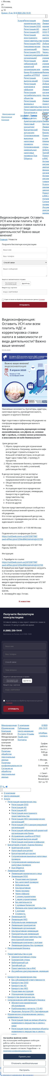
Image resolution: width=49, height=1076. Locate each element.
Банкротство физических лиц (21, 997)
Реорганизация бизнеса (19, 948)
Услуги (7, 798)
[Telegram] (6, 786)
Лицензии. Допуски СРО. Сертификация (29, 1011)
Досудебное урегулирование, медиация (30, 971)
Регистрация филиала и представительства (33, 104)
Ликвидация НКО (19, 919)
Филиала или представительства (30, 908)
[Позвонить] (4, 786)
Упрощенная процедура (22, 994)
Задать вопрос (34, 116)
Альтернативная (23, 888)
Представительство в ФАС (23, 968)
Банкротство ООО (19, 982)
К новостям (24, 601)
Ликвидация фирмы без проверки (27, 945)
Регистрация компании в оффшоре (30, 86)
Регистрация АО (31, 29)
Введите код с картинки (9, 287)
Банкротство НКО (19, 988)
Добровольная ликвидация (24, 922)
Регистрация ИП (31, 32)
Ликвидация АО (18, 916)
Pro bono (22, 734)
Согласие (42, 299)
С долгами (20, 911)
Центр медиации (25, 731)
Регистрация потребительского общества (32, 95)
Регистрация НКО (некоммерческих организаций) (32, 46)
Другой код (25, 283)
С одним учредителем (25, 896)
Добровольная (22, 885)
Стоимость (20, 913)
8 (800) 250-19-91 (23, 13)
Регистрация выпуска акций (24, 839)
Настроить (25, 1070)
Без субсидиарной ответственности (28, 979)
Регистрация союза (33, 109)
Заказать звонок (24, 116)
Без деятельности (23, 902)
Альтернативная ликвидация (24, 931)
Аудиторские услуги (33, 121)
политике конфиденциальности (17, 1051)
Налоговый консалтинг (22, 850)
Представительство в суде (20, 954)
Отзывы (30, 734)
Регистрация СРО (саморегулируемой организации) (33, 55)
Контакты (22, 739)
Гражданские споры (20, 959)
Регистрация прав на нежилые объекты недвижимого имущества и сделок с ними (30, 1031)
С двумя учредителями (25, 899)
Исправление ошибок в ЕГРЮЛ (25, 836)
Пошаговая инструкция (26, 879)
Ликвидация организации (23, 928)
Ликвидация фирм (16, 870)
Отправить (24, 305)
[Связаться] (1, 786)
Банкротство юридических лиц (22, 977)
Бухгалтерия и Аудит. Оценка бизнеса (25, 844)
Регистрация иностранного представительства (33, 38)
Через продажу (22, 890)
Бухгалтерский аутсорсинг (23, 853)
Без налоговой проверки (26, 882)
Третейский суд (18, 965)
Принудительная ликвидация (25, 933)
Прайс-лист (23, 736)
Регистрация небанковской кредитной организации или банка (32, 66)
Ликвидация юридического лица (26, 873)
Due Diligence (17, 867)
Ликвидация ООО (19, 876)
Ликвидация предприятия (23, 925)
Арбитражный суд (19, 962)
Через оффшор (22, 893)
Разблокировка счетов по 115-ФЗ (26, 1008)
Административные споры (23, 956)
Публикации (23, 728)
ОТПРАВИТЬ (13, 709)
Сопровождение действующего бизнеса (26, 1000)
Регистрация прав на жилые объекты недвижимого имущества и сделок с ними (28, 1023)
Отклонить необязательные (24, 1063)
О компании (23, 725)
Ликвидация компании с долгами (26, 942)
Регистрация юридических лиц (22, 801)
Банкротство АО (19, 985)
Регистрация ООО (32, 26)
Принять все (24, 1056)
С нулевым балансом (25, 905)
